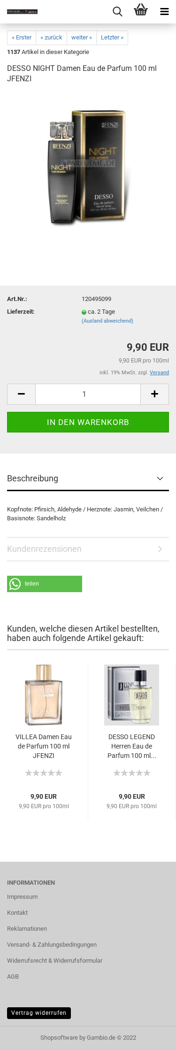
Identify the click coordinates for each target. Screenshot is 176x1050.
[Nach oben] (150, 1036)
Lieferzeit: (21, 311)
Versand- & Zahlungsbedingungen (52, 944)
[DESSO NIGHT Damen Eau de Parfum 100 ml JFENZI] (88, 163)
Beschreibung (32, 478)
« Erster (21, 37)
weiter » (81, 37)
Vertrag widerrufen (39, 1013)
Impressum (22, 896)
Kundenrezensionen (44, 549)
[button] (44, 584)
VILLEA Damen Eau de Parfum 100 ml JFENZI (43, 746)
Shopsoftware (59, 1037)
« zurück (51, 37)
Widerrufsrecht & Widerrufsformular (54, 960)
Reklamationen (27, 928)
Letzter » (112, 37)
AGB (13, 976)
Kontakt (17, 912)
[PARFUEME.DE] (19, 11)
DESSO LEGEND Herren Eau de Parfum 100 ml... (131, 746)
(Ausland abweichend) (107, 321)
